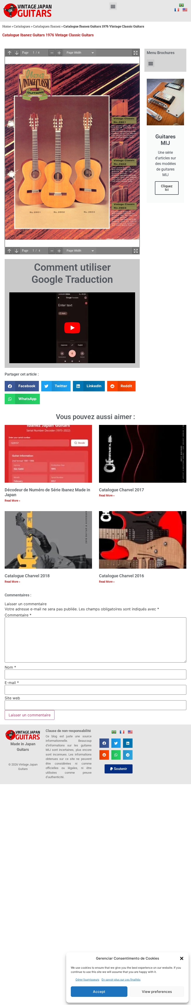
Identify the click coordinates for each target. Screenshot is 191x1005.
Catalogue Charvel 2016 (121, 575)
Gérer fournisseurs (87, 979)
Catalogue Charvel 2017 (121, 489)
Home (6, 26)
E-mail (12, 682)
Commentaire (18, 615)
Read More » (12, 500)
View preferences (157, 991)
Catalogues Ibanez (47, 26)
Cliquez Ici (167, 188)
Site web (12, 698)
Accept (99, 991)
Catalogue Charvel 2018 (27, 575)
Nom (10, 667)
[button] (181, 958)
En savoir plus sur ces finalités (121, 979)
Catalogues (22, 26)
